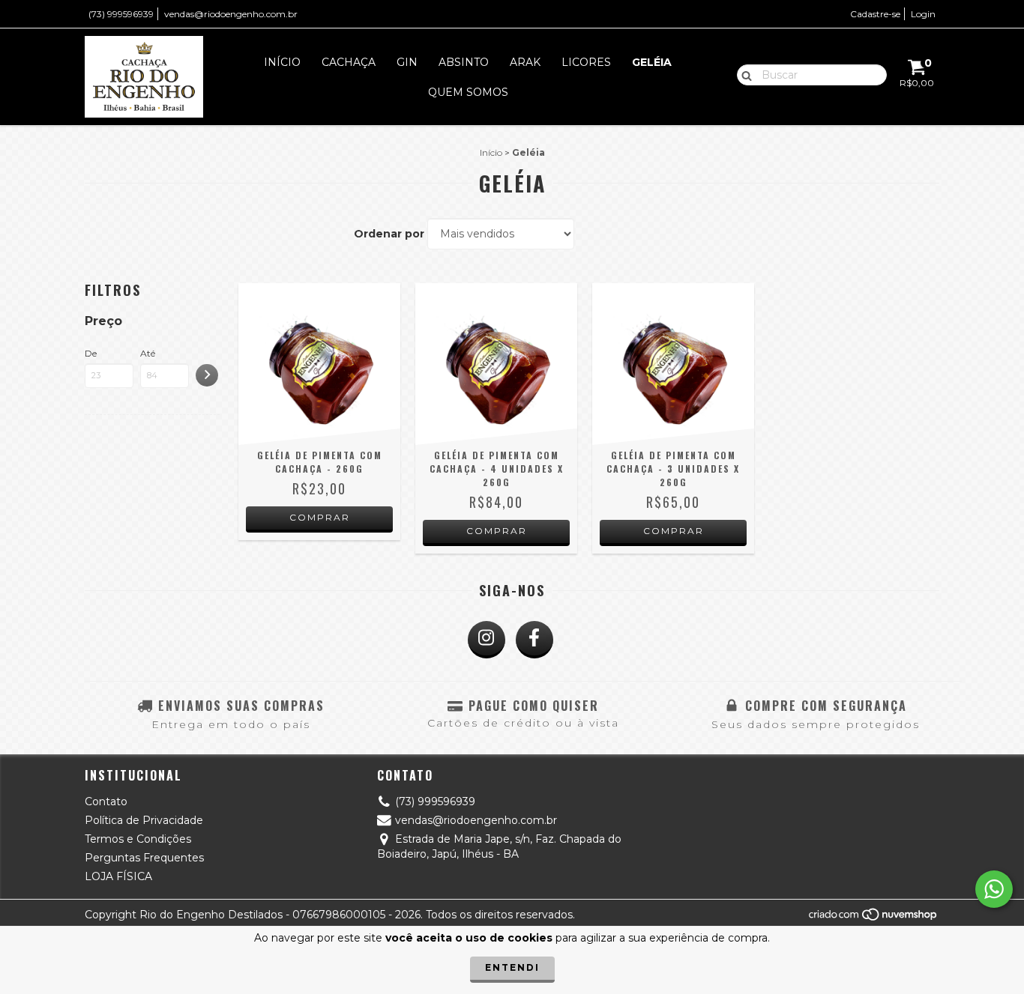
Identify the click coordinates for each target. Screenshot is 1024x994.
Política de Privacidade (144, 820)
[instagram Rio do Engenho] (486, 639)
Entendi (512, 967)
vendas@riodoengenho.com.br (231, 13)
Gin (407, 62)
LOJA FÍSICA (118, 876)
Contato (106, 801)
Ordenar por (389, 233)
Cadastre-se (875, 13)
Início (282, 62)
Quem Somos (468, 92)
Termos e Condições (138, 839)
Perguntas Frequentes (144, 857)
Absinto (464, 62)
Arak (525, 62)
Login (923, 13)
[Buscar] (743, 74)
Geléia (652, 62)
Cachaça (349, 62)
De (91, 353)
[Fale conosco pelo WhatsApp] (994, 889)
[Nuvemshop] (873, 918)
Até (147, 353)
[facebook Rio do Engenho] (534, 639)
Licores (586, 62)
